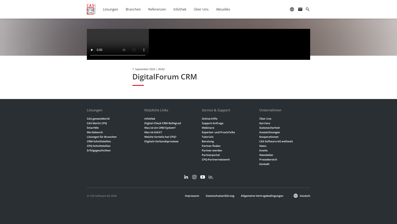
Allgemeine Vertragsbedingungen (262, 196)
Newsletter (266, 155)
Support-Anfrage (212, 123)
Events (263, 150)
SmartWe (93, 128)
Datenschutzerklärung (220, 196)
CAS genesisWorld (98, 118)
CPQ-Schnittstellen (98, 146)
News (262, 146)
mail (300, 9)
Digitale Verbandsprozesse (161, 141)
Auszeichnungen (269, 132)
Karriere (264, 123)
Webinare (208, 128)
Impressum (192, 196)
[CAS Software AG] (91, 9)
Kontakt (264, 164)
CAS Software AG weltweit (276, 141)
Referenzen (157, 9)
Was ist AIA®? (153, 132)
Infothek (149, 118)
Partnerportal (211, 155)
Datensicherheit (269, 128)
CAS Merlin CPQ (97, 123)
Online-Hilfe (209, 118)
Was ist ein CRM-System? (160, 128)
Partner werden (212, 150)
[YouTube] (202, 176)
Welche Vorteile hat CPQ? (160, 137)
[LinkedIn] (186, 176)
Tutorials (207, 137)
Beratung (208, 141)
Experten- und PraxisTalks (218, 132)
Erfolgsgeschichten (99, 150)
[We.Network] (210, 176)
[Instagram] (194, 176)
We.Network (95, 132)
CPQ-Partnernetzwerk (216, 159)
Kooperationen (269, 137)
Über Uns (265, 118)
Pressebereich (268, 159)
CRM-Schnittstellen (99, 141)
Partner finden (211, 146)
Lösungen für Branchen (102, 137)
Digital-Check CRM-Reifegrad (162, 123)
